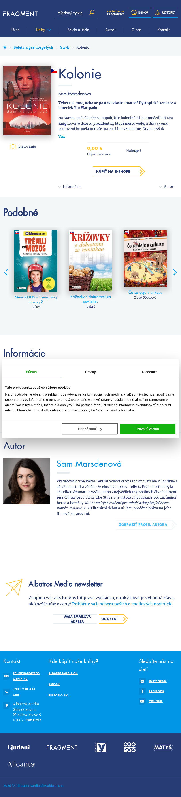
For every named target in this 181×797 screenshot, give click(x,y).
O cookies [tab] (150, 372)
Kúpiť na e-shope (113, 171)
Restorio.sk (58, 695)
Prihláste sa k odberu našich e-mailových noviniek (122, 603)
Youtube (156, 701)
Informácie (72, 187)
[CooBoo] (129, 747)
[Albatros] (100, 747)
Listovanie (27, 146)
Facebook (156, 691)
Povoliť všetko (148, 429)
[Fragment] (62, 747)
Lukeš (36, 307)
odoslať (109, 619)
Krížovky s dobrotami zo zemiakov (90, 299)
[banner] (16, 14)
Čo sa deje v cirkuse (145, 292)
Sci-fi (64, 47)
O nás (136, 29)
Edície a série (78, 29)
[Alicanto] (21, 764)
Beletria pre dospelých (33, 47)
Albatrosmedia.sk (63, 673)
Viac (61, 136)
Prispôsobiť (87, 429)
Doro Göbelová (145, 298)
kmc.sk (54, 684)
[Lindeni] (18, 747)
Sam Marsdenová (74, 93)
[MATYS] (163, 747)
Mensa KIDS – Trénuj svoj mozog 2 (36, 299)
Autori (110, 29)
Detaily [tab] (90, 372)
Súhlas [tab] (31, 372)
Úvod (15, 29)
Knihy (41, 29)
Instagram (158, 681)
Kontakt (164, 29)
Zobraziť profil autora (143, 524)
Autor (168, 187)
